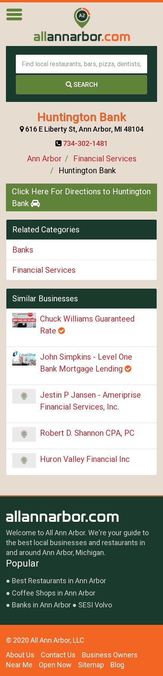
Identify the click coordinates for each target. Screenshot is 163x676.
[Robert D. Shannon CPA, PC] (24, 434)
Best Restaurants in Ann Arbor (59, 580)
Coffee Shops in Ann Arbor (53, 593)
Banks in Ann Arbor (41, 605)
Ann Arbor (44, 158)
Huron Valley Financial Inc (85, 459)
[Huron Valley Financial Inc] (24, 460)
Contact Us (58, 655)
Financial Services (104, 158)
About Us (20, 655)
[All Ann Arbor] (81, 24)
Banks (22, 250)
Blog (117, 665)
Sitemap (91, 665)
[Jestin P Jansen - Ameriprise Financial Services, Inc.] (24, 396)
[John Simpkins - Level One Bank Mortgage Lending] (24, 358)
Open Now (55, 665)
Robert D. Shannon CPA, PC (87, 433)
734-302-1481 (85, 143)
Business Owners (110, 655)
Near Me (19, 665)
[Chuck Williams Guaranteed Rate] (24, 320)
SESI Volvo (95, 605)
